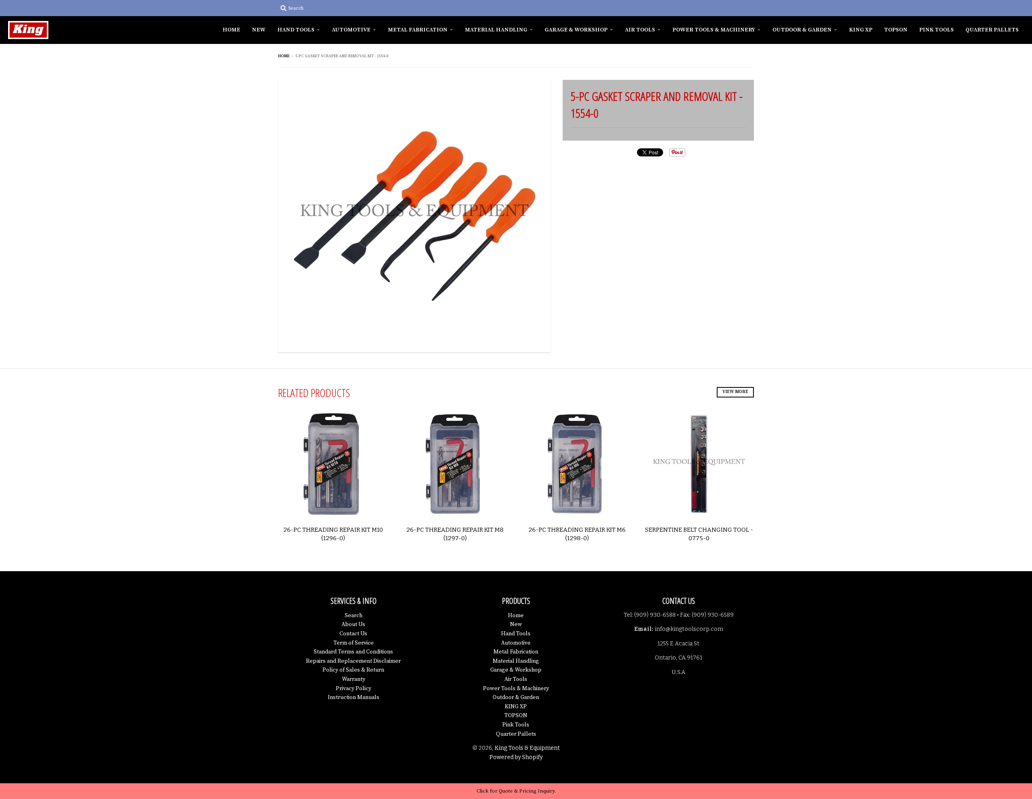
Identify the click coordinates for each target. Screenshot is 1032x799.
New (259, 29)
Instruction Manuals (353, 697)
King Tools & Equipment (527, 748)
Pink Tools (936, 29)
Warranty (353, 679)
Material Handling (496, 29)
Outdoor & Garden (802, 29)
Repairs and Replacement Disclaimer (353, 661)
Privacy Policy (353, 688)
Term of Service (353, 643)
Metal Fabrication (417, 29)
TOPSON (895, 29)
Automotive (351, 29)
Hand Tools (295, 29)
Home (231, 29)
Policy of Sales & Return (353, 670)
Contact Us (353, 633)
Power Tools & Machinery (713, 29)
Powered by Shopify (516, 757)
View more (735, 392)
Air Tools (640, 29)
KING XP (860, 29)
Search (353, 615)
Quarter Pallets (992, 29)
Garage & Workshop (576, 29)
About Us (353, 624)
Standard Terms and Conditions (353, 651)
